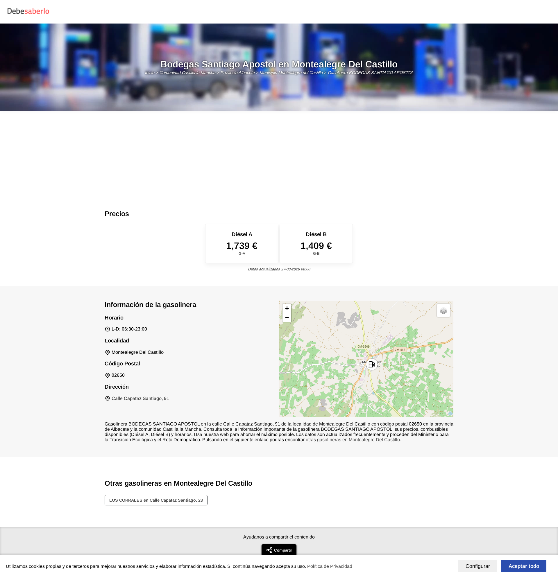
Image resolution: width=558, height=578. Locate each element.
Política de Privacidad (329, 566)
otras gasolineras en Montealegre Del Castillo (353, 439)
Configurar (478, 566)
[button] (372, 364)
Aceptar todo (524, 566)
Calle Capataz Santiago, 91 (140, 398)
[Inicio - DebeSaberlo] (28, 13)
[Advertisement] (279, 154)
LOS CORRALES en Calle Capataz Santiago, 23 (156, 500)
